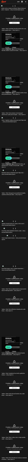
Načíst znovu (14, 22)
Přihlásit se (14, 48)
